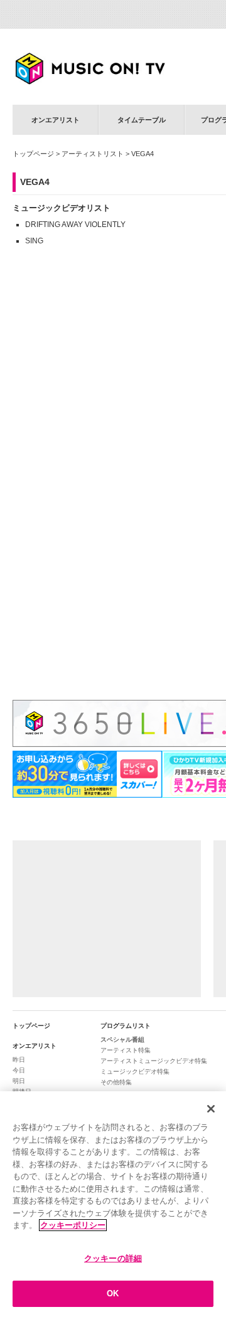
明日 (19, 1080)
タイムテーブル (141, 120)
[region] (113, 1204)
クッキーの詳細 (113, 1258)
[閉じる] (211, 1109)
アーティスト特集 (125, 1050)
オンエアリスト (55, 120)
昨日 (19, 1059)
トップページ (33, 153)
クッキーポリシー (72, 1225)
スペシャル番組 (122, 1039)
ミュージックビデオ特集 (135, 1071)
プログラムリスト (125, 1025)
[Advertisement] (107, 918)
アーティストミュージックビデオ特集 (153, 1060)
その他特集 (116, 1082)
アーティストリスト (93, 153)
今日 (19, 1070)
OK (113, 1293)
